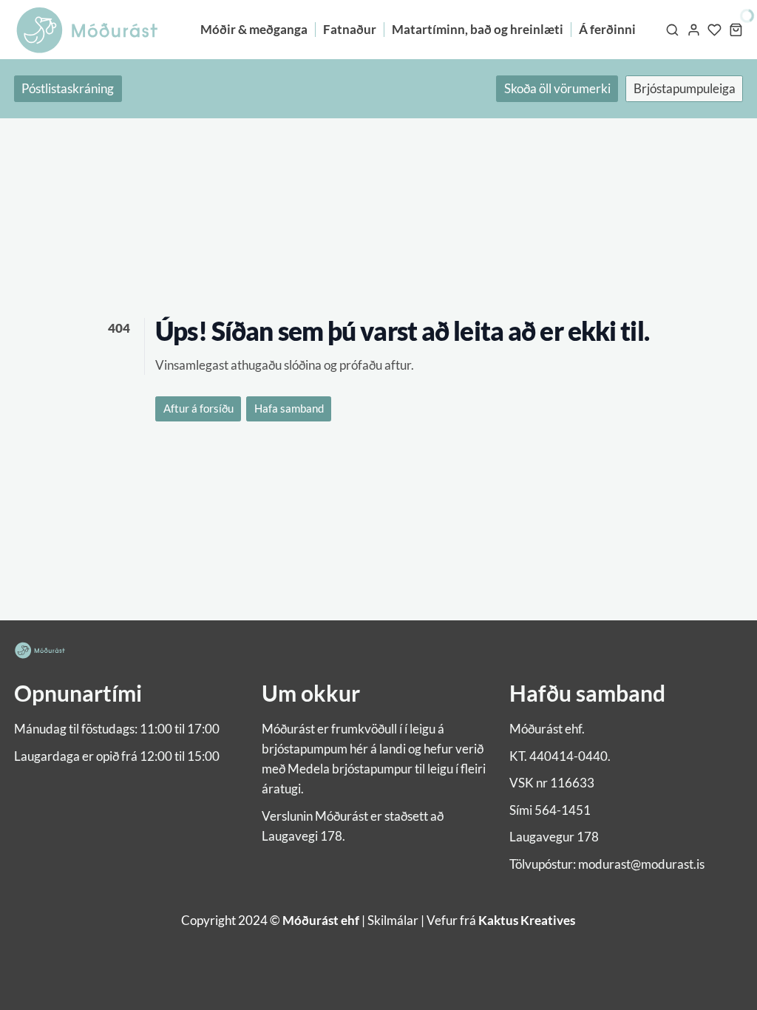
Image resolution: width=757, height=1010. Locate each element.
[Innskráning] (694, 29)
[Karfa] (736, 29)
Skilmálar (392, 920)
